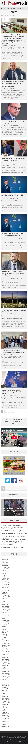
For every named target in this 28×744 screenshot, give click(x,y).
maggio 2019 (5, 667)
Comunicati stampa (10, 127)
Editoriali (21, 356)
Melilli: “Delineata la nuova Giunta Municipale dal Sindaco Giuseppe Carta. (12, 351)
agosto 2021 (5, 628)
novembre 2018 (6, 674)
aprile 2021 (5, 634)
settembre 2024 (6, 586)
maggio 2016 (5, 709)
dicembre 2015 (5, 717)
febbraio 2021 (5, 637)
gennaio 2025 (5, 579)
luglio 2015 (4, 724)
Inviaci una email (14, 741)
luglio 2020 (4, 648)
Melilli (19, 47)
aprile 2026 (5, 564)
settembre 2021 (6, 626)
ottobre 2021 (5, 625)
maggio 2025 (5, 575)
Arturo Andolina (6, 88)
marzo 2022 (5, 618)
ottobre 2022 (5, 607)
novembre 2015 (6, 718)
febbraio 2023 (5, 603)
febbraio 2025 (5, 578)
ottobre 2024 (5, 584)
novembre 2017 (6, 685)
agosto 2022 (5, 611)
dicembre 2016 (5, 698)
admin (10, 513)
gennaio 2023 (5, 604)
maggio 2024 (5, 590)
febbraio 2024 (5, 593)
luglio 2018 (4, 679)
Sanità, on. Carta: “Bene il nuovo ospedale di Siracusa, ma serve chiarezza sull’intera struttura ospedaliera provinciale (12, 547)
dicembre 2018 (5, 673)
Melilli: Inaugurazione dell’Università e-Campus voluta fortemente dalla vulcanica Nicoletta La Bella (14, 510)
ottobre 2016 (5, 701)
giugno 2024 (5, 589)
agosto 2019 (5, 665)
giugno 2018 (5, 681)
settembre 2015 (6, 721)
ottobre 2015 (5, 720)
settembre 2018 (6, 676)
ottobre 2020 (5, 643)
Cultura (11, 47)
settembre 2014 (6, 726)
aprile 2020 (5, 653)
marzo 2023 (5, 601)
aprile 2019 (5, 668)
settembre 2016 (6, 702)
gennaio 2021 (5, 639)
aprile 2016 (5, 710)
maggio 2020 (5, 651)
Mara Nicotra (5, 45)
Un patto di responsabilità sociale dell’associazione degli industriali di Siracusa (11, 392)
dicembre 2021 (5, 623)
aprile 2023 (5, 600)
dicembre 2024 (5, 581)
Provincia (15, 48)
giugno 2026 (5, 562)
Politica (12, 316)
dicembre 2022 (5, 606)
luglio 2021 (4, 629)
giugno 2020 (5, 649)
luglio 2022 (4, 612)
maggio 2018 (5, 682)
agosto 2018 (5, 678)
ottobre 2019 (5, 662)
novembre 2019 (6, 660)
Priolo (6, 48)
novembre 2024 (6, 582)
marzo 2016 (5, 712)
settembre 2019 (6, 664)
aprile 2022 (5, 617)
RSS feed (20, 741)
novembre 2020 (6, 642)
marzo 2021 (5, 635)
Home (2, 15)
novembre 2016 (6, 699)
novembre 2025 (6, 567)
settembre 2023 (6, 597)
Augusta (4, 47)
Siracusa (3, 50)
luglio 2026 (4, 561)
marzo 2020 (5, 654)
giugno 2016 (5, 707)
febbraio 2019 (5, 671)
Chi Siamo (8, 741)
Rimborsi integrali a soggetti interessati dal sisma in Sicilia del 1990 (13, 159)
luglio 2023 (4, 598)
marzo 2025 (5, 576)
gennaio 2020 (5, 657)
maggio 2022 (5, 615)
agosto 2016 (5, 704)
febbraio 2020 (5, 656)
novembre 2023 (6, 595)
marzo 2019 (5, 670)
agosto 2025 (5, 572)
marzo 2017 (5, 693)
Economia (16, 47)
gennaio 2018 (5, 684)
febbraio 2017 (5, 695)
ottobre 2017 (5, 687)
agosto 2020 (5, 646)
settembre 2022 (6, 609)
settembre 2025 (6, 570)
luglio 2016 (4, 706)
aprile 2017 (5, 692)
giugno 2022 (5, 614)
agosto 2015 (5, 723)
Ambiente (4, 200)
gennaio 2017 (5, 696)
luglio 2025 (4, 573)
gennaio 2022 (5, 621)
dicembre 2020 (5, 640)
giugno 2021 (5, 631)
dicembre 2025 (5, 565)
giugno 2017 (5, 690)
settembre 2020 (6, 645)
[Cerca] (27, 8)
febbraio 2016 (5, 713)
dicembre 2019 (5, 659)
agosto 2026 (5, 559)
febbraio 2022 (5, 620)
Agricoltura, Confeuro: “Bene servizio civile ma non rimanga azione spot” (12, 196)
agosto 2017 (5, 688)
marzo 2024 (5, 592)
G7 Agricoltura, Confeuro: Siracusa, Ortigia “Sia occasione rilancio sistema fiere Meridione (12, 273)
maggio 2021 (5, 632)
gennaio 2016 (5, 715)
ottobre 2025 (5, 568)
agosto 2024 (5, 587)
